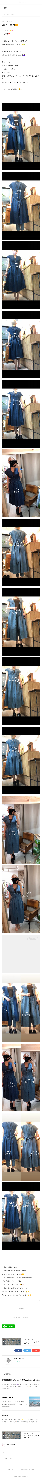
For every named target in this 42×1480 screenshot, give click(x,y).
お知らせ (5, 1415)
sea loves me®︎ (11, 1444)
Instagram (21, 1308)
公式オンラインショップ (21, 1318)
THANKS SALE (7, 1397)
